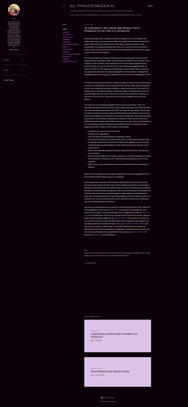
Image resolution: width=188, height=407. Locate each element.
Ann (14, 18)
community (66, 39)
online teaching (68, 49)
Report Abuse (9, 80)
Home (72, 15)
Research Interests (91, 15)
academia (66, 32)
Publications (105, 15)
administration (68, 37)
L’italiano (142, 224)
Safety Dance (113, 210)
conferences (67, 42)
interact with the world (139, 232)
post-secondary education (71, 54)
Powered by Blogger (109, 397)
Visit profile (14, 50)
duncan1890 (112, 401)
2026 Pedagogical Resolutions (110, 371)
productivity (67, 56)
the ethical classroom (70, 61)
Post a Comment (99, 375)
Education (79, 15)
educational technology (70, 44)
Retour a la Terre (132, 224)
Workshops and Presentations (123, 15)
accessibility (67, 34)
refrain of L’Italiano (120, 218)
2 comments (98, 340)
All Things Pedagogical (92, 6)
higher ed (66, 47)
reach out (98, 235)
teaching (65, 59)
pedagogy (66, 51)
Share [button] (64, 24)
